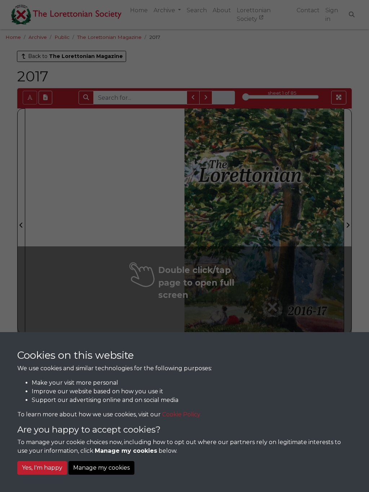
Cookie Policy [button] (181, 414)
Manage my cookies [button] (101, 467)
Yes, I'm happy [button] (42, 467)
